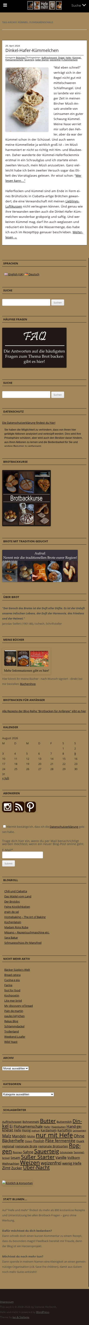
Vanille (61, 1157)
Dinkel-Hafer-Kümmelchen (32, 50)
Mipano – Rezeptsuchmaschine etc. (26, 932)
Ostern (28, 1141)
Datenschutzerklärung (64, 827)
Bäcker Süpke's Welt (17, 970)
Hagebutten (58, 1126)
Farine (8, 985)
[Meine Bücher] (26, 673)
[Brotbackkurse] (26, 525)
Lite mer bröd (13, 1000)
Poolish (38, 1141)
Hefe (17, 1130)
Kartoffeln (64, 1130)
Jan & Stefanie (21, 1317)
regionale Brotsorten (53, 1146)
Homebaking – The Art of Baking (25, 917)
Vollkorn (73, 1157)
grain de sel (11, 912)
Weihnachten (10, 1163)
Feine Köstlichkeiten (17, 907)
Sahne (28, 1152)
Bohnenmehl (30, 1122)
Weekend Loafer (14, 1037)
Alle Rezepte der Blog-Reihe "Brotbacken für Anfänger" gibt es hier (44, 711)
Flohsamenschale (28, 1126)
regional (8, 1146)
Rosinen (17, 1152)
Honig (26, 1130)
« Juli (5, 778)
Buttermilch (64, 1122)
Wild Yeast (10, 1042)
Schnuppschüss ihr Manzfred (22, 943)
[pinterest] (19, 811)
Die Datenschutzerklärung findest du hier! (28, 423)
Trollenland (11, 1031)
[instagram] (7, 811)
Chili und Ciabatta (15, 891)
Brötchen (20, 57)
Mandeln (19, 1136)
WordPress (42, 1312)
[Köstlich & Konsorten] (17, 1183)
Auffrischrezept (49, 57)
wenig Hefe (71, 1163)
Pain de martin (13, 1011)
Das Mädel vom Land (17, 896)
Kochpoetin (11, 995)
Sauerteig (29, 59)
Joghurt (36, 1130)
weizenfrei (55, 59)
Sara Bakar (11, 937)
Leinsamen (79, 1130)
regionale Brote (26, 1146)
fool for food (12, 990)
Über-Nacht (36, 1167)
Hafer (68, 57)
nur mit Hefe (54, 1135)
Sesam (15, 1158)
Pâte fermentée (60, 1140)
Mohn (31, 1136)
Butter (48, 1120)
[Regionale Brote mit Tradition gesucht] (40, 581)
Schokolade (66, 1152)
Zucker (16, 1168)
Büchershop (28, 684)
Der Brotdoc (12, 901)
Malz (6, 1135)
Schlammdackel (14, 1026)
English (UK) (16, 274)
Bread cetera (12, 975)
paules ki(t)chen (14, 1016)
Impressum (7, 1302)
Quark (80, 1141)
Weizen (30, 1162)
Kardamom (49, 1130)
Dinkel (61, 57)
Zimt (6, 1167)
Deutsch (33, 274)
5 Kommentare (70, 59)
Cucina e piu (12, 980)
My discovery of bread (18, 1006)
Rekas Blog (11, 1021)
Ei (11, 1126)
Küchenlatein (12, 922)
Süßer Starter (42, 59)
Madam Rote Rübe (16, 927)
